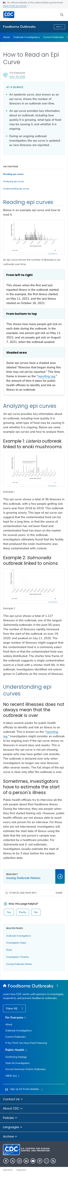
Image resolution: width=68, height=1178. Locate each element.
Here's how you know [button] (15, 5)
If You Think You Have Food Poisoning (26, 1043)
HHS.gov (8, 1170)
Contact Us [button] (11, 1099)
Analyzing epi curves (13, 181)
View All (12, 1008)
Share (59, 892)
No (36, 912)
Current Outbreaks (53, 37)
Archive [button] (9, 1136)
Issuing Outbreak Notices (19, 964)
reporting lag (46, 376)
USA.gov (21, 1170)
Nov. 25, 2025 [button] (17, 76)
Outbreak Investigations (26, 37)
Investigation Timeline (17, 957)
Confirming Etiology (16, 1057)
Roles (9, 949)
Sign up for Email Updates (24, 1089)
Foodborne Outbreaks (19, 26)
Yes (9, 912)
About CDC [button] (11, 1108)
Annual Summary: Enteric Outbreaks (25, 1069)
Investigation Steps (16, 942)
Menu (58, 27)
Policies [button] (9, 1118)
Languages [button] (11, 1127)
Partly (22, 912)
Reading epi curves (13, 174)
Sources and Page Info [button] (23, 892)
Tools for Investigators (17, 1063)
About (6, 37)
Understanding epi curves (16, 188)
